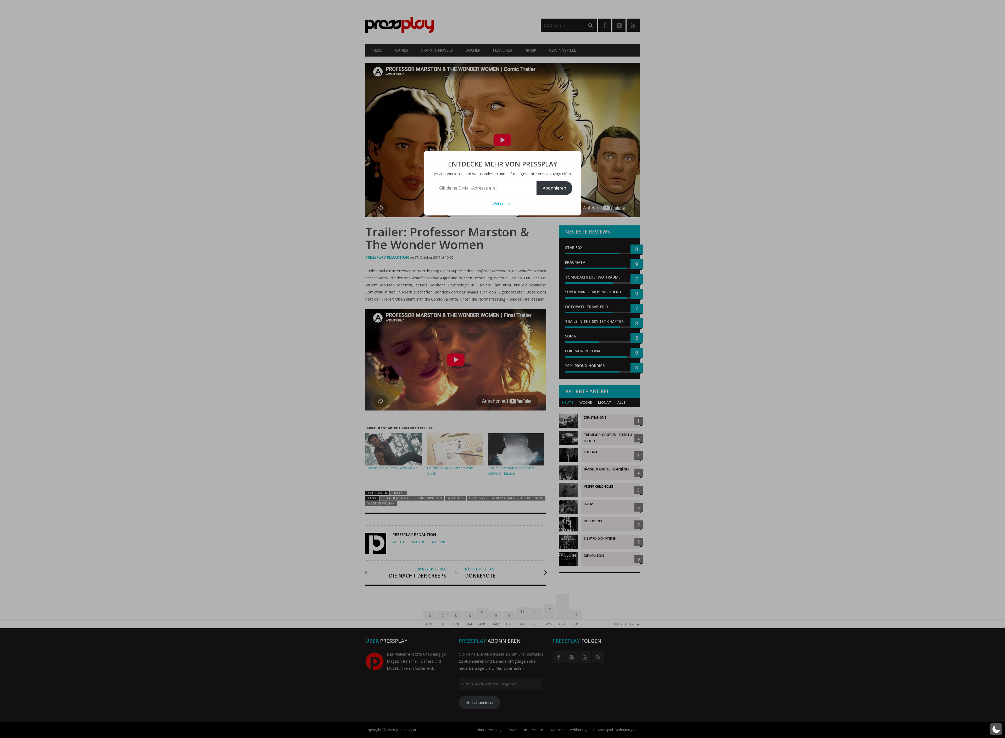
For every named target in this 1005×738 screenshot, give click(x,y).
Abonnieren (554, 188)
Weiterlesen (502, 203)
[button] (996, 729)
